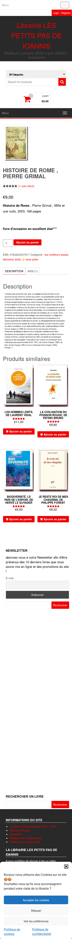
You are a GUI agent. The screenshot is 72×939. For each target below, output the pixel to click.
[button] (66, 866)
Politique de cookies (12, 931)
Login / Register (61, 13)
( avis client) (26, 186)
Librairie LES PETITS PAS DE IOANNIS (36, 35)
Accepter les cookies (36, 900)
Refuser (36, 910)
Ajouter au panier (27, 242)
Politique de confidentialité (41, 931)
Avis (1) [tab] (32, 271)
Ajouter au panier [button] (20, 431)
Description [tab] (14, 271)
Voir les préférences (36, 921)
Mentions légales (20, 830)
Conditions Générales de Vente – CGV (33, 826)
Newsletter (16, 834)
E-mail (9, 578)
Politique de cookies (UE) (25, 842)
